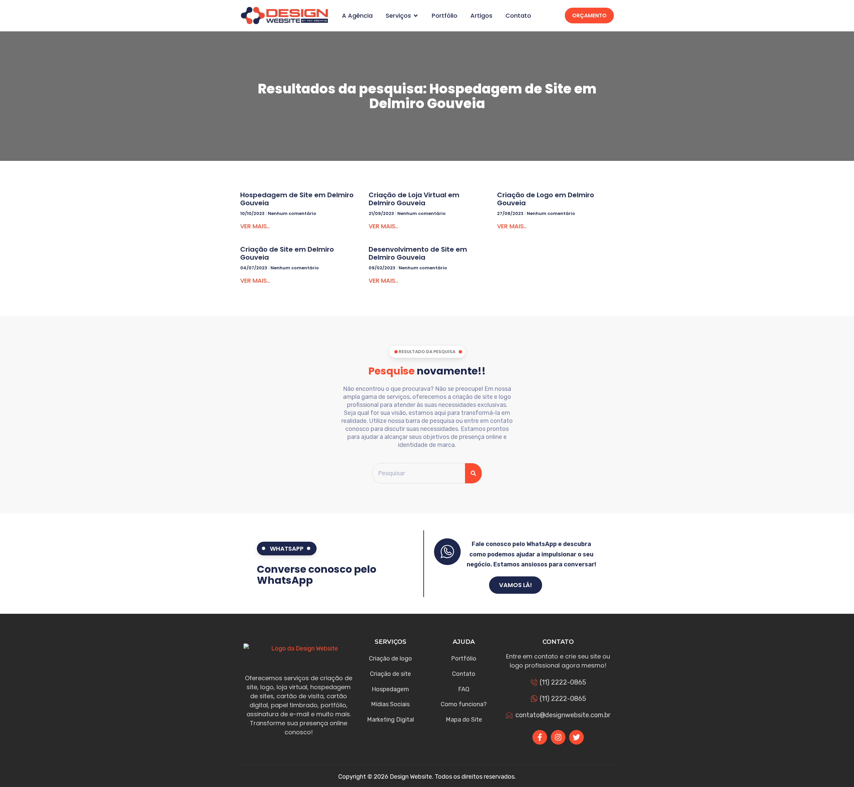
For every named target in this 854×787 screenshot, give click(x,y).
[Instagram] (558, 737)
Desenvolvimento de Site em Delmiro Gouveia (418, 253)
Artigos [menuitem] (481, 15)
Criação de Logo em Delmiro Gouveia (545, 199)
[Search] (473, 473)
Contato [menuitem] (518, 15)
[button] (416, 16)
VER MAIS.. (255, 226)
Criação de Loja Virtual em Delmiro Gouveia (414, 199)
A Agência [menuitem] (357, 15)
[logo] (284, 15)
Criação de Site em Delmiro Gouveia (287, 253)
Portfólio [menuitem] (444, 15)
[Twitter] (576, 737)
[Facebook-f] (539, 737)
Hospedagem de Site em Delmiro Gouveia (297, 199)
